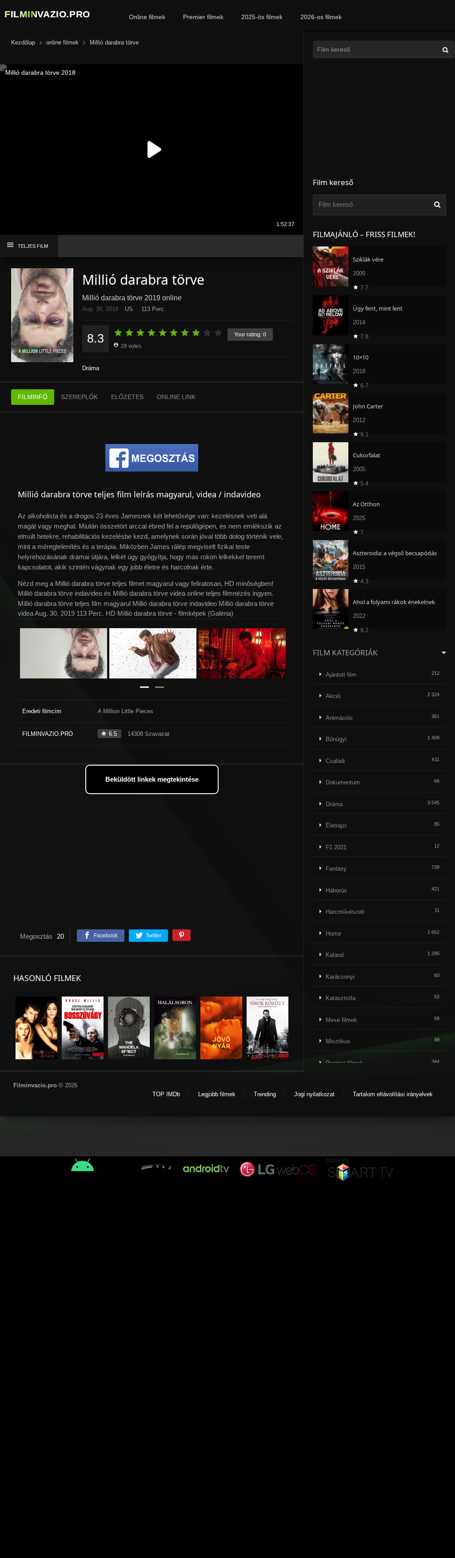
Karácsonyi (340, 976)
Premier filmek (203, 16)
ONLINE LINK (176, 396)
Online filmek (147, 16)
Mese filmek (341, 1020)
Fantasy (336, 868)
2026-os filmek (321, 16)
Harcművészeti (345, 911)
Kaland (334, 955)
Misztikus (338, 1041)
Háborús (336, 890)
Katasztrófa (340, 998)
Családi (335, 761)
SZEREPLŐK (79, 396)
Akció (333, 696)
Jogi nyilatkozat (314, 1094)
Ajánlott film (341, 674)
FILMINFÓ (33, 396)
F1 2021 (336, 847)
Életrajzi (336, 825)
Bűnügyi (336, 739)
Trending (265, 1094)
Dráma (90, 368)
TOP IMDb (166, 1094)
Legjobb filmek (216, 1094)
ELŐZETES (127, 396)
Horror (333, 933)
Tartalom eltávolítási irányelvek (393, 1094)
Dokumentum (343, 782)
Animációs (339, 717)
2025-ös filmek (262, 16)
